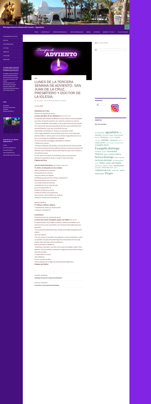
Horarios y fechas (108, 32)
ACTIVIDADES (99, 133)
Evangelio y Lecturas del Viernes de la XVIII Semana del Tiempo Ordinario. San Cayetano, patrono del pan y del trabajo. (11, 77)
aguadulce (112, 132)
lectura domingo (104, 157)
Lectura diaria (115, 154)
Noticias (5, 40)
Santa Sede (6, 105)
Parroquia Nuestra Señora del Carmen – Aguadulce (23, 27)
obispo (108, 163)
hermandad (112, 151)
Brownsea (104, 137)
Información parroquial (9, 84)
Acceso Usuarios (123, 32)
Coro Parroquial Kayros (9, 147)
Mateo (102, 163)
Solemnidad (99, 174)
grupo (104, 151)
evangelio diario (102, 145)
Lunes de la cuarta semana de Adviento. (47, 284)
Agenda (88, 32)
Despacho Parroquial (59, 32)
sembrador (115, 170)
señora (122, 170)
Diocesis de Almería (8, 111)
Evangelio (6, 51)
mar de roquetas (118, 160)
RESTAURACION (107, 167)
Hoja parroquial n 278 (9, 86)
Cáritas (5, 145)
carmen (105, 139)
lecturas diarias (119, 157)
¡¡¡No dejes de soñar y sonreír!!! (56, 100)
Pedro (111, 165)
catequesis (114, 140)
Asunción (98, 135)
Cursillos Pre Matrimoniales (116, 142)
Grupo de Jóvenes (8, 150)
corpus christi (100, 143)
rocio (115, 167)
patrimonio (98, 165)
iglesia (106, 154)
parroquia (116, 163)
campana (111, 137)
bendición (97, 137)
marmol (97, 163)
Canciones (6, 55)
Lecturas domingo (103, 160)
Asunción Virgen (108, 135)
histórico (99, 154)
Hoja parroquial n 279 (9, 83)
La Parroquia (45, 32)
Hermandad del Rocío (9, 152)
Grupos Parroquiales (77, 32)
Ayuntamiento (118, 135)
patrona (105, 165)
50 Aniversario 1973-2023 (10, 36)
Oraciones (6, 59)
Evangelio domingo (107, 148)
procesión (98, 167)
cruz (107, 143)
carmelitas (97, 140)
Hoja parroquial (8, 44)
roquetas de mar (103, 170)
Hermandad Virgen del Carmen (11, 155)
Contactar (96, 32)
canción (117, 137)
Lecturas (6, 48)
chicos (120, 140)
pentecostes (119, 165)
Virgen (109, 173)
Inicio (36, 32)
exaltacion (98, 151)
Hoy (36, 78)
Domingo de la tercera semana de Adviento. (48, 277)
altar (120, 132)
